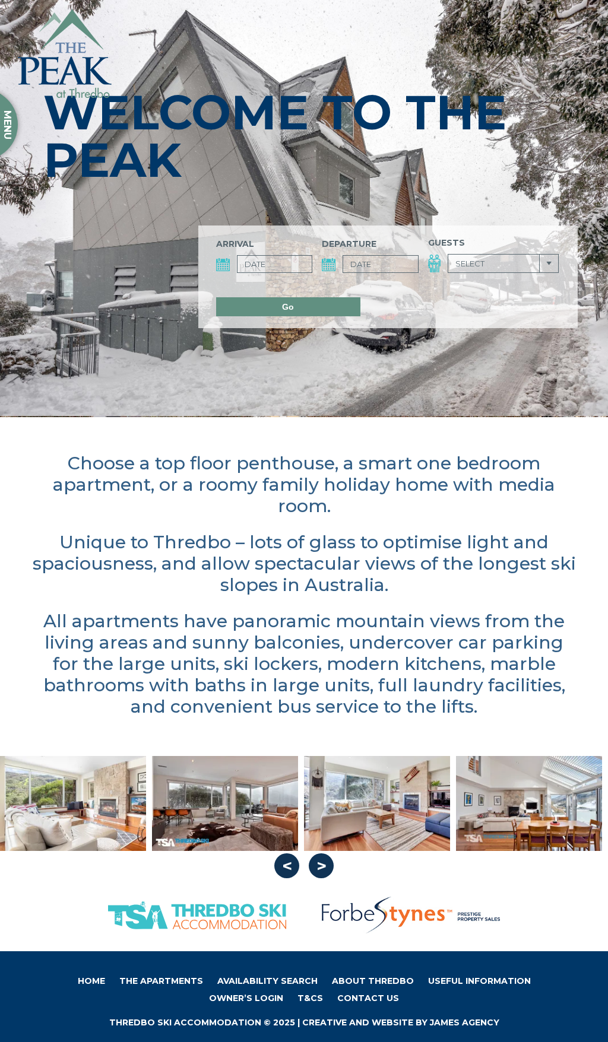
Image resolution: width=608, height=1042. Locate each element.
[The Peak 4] (73, 803)
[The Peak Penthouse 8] (529, 803)
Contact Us (368, 998)
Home (91, 981)
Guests (446, 242)
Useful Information (479, 981)
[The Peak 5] (225, 803)
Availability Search (267, 981)
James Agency (464, 1022)
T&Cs (310, 998)
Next (321, 865)
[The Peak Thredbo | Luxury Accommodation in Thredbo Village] (65, 53)
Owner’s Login (246, 998)
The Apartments (161, 981)
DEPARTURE (349, 244)
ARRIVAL (235, 244)
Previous (286, 865)
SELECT (469, 263)
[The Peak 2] (377, 803)
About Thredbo (373, 981)
